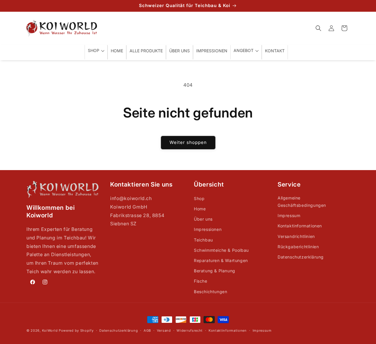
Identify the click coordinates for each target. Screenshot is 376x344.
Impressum (289, 215)
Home (200, 208)
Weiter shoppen (188, 142)
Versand (164, 330)
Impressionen (207, 229)
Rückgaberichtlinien (298, 246)
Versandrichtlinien (296, 236)
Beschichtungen (210, 291)
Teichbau (203, 239)
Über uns (203, 219)
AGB (147, 330)
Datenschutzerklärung (301, 256)
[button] (318, 28)
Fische (200, 280)
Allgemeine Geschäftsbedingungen (302, 201)
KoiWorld (50, 330)
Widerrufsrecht (190, 330)
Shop (199, 198)
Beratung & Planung (214, 270)
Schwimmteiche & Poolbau (221, 250)
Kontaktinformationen (300, 225)
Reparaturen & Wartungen (221, 260)
